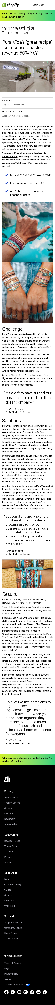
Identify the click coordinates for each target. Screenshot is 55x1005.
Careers (8, 808)
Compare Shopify (12, 884)
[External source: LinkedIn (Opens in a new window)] (38, 992)
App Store (9, 851)
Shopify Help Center (14, 922)
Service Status (11, 938)
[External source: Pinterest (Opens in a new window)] (45, 992)
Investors (8, 813)
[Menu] (51, 5)
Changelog (9, 905)
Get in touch (38, 4)
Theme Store (10, 846)
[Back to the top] (7, 779)
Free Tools (9, 900)
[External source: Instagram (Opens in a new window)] (25, 992)
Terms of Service (12, 963)
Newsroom (9, 819)
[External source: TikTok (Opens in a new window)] (32, 992)
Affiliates (8, 862)
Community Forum (13, 927)
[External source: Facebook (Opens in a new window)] (6, 992)
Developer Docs (12, 841)
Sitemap (8, 979)
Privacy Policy (11, 974)
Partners (8, 857)
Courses (8, 895)
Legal (6, 968)
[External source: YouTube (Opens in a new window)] (19, 992)
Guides (7, 889)
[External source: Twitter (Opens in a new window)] (13, 992)
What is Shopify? (12, 797)
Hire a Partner (10, 933)
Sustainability (10, 824)
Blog (6, 879)
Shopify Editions (12, 802)
